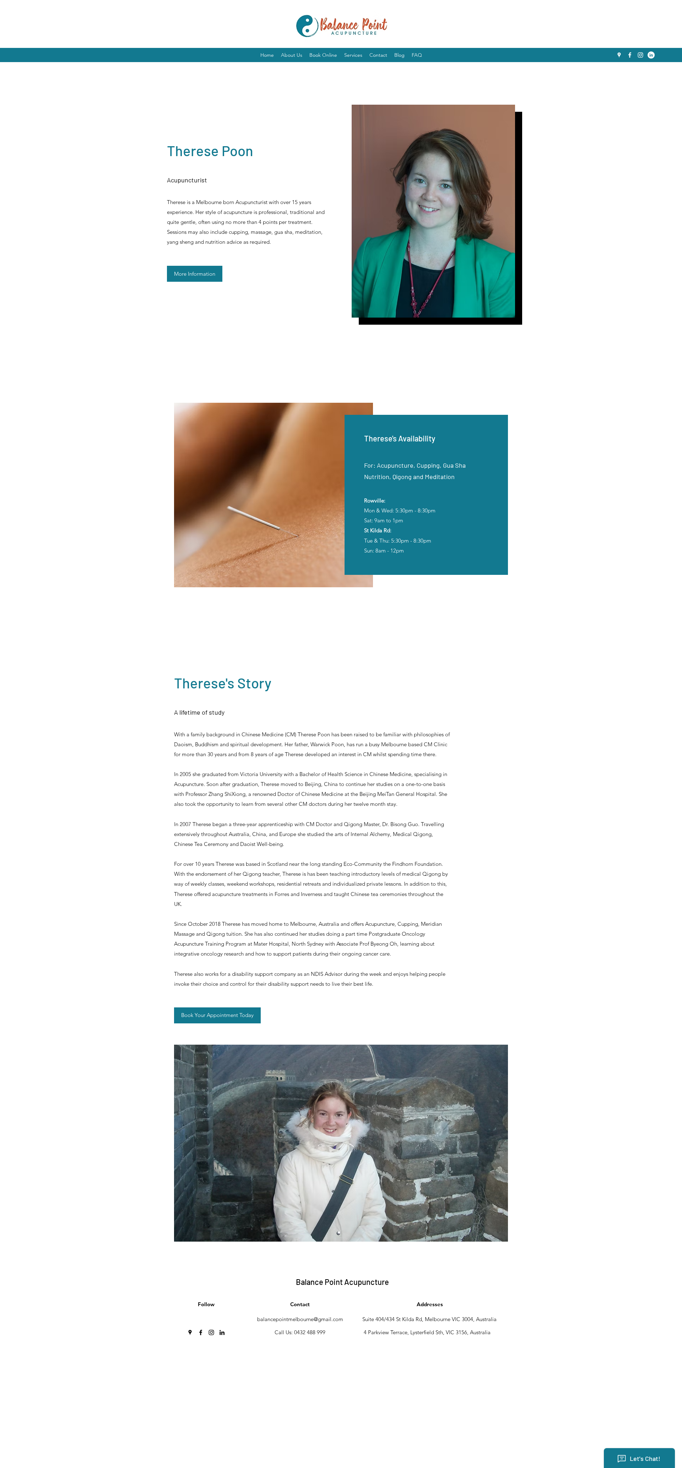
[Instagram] (640, 55)
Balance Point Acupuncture (342, 1281)
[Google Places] (619, 55)
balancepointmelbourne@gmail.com (300, 1319)
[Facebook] (629, 55)
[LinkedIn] (651, 55)
